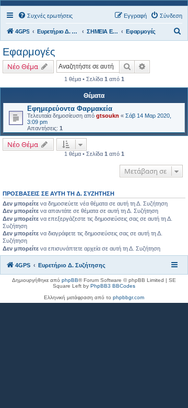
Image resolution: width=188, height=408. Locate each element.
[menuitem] (45, 15)
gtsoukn (107, 115)
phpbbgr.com (128, 297)
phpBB (70, 280)
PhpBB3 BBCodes (112, 286)
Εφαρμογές (29, 52)
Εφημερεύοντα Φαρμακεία (69, 108)
